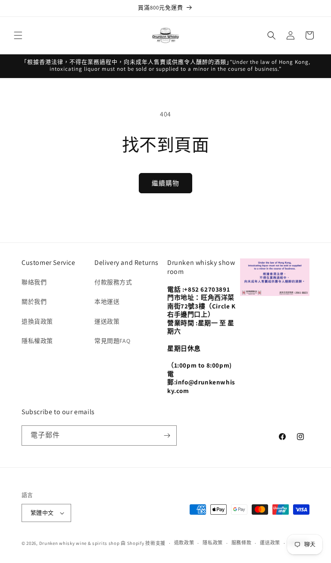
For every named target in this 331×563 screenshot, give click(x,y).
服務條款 (241, 543)
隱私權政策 (37, 341)
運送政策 (106, 321)
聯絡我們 (34, 282)
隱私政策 (213, 543)
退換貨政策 (37, 321)
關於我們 (34, 301)
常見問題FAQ (112, 341)
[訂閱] (166, 435)
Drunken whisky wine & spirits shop (79, 543)
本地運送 (106, 301)
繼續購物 (165, 183)
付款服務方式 (113, 282)
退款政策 (184, 543)
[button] (18, 35)
